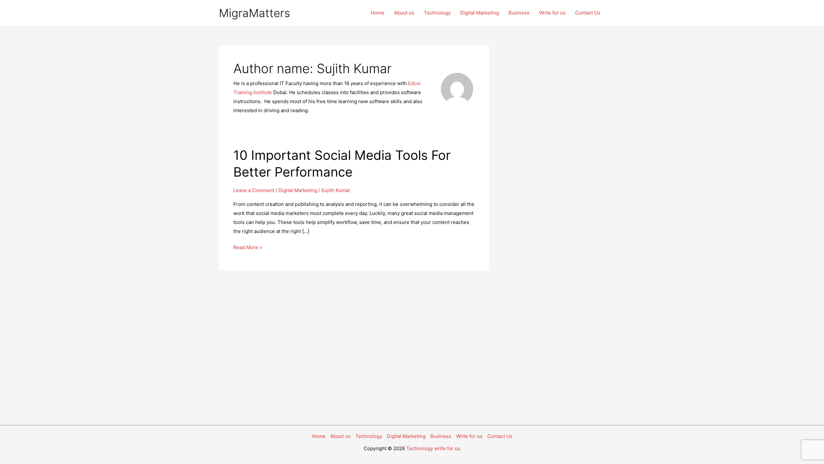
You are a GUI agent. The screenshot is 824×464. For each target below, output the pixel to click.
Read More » (247, 248)
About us (404, 13)
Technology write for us (433, 448)
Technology (437, 13)
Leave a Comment (253, 190)
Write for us (552, 13)
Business (519, 13)
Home (377, 13)
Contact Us (587, 13)
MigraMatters (254, 13)
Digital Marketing (479, 13)
